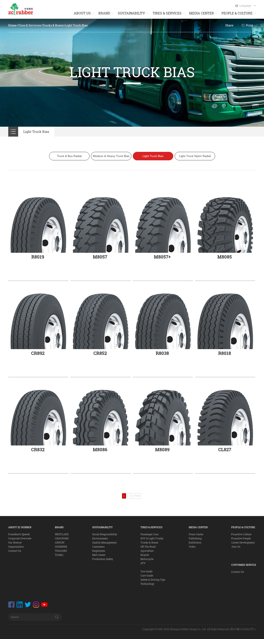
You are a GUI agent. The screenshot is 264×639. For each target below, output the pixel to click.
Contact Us (14, 550)
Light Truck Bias (76, 25)
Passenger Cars (149, 534)
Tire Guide (146, 571)
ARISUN (59, 542)
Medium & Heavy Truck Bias (111, 156)
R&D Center (98, 554)
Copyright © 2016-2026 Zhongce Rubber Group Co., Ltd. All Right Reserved (185, 629)
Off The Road (148, 546)
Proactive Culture (241, 534)
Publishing (195, 538)
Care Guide (146, 575)
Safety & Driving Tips (152, 579)
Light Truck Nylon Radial (195, 156)
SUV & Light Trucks (151, 538)
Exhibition (195, 542)
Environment (100, 538)
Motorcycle (146, 559)
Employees (98, 550)
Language (245, 5)
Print (249, 25)
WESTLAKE (62, 534)
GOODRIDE (61, 546)
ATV (143, 563)
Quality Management (104, 542)
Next (137, 495)
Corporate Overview (19, 538)
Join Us (235, 546)
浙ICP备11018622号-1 (243, 629)
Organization (16, 546)
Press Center (196, 534)
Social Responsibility (104, 534)
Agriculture (147, 550)
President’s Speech (19, 534)
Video (192, 546)
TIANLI (59, 554)
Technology (147, 583)
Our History (15, 542)
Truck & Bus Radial (69, 156)
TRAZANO (61, 550)
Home (12, 25)
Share (229, 25)
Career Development (243, 542)
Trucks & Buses (52, 25)
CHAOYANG (62, 538)
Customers (98, 546)
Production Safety (102, 559)
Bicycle (144, 554)
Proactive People (241, 538)
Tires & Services (29, 25)
